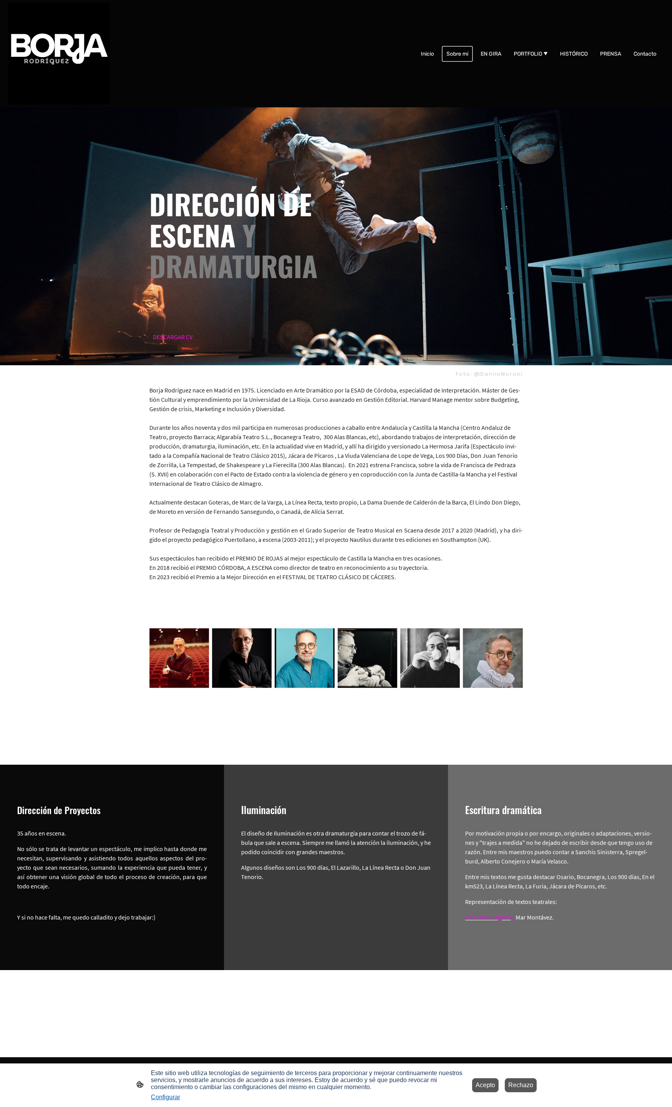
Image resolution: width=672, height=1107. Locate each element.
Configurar (165, 1097)
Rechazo (520, 1085)
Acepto (485, 1085)
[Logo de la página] (59, 54)
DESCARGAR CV (172, 337)
